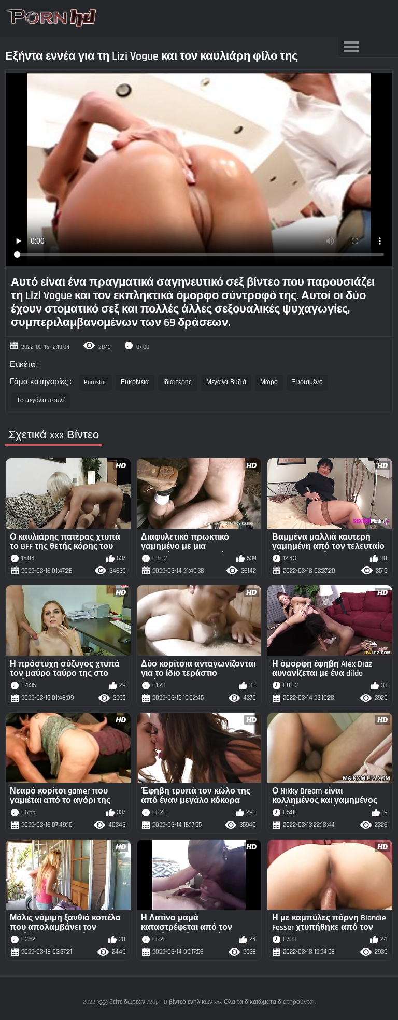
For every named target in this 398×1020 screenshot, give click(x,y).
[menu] (351, 47)
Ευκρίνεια (135, 382)
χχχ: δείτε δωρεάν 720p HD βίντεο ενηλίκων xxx (159, 1002)
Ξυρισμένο (307, 382)
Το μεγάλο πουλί (41, 400)
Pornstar (95, 382)
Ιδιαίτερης (177, 382)
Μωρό (269, 382)
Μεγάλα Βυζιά (226, 382)
